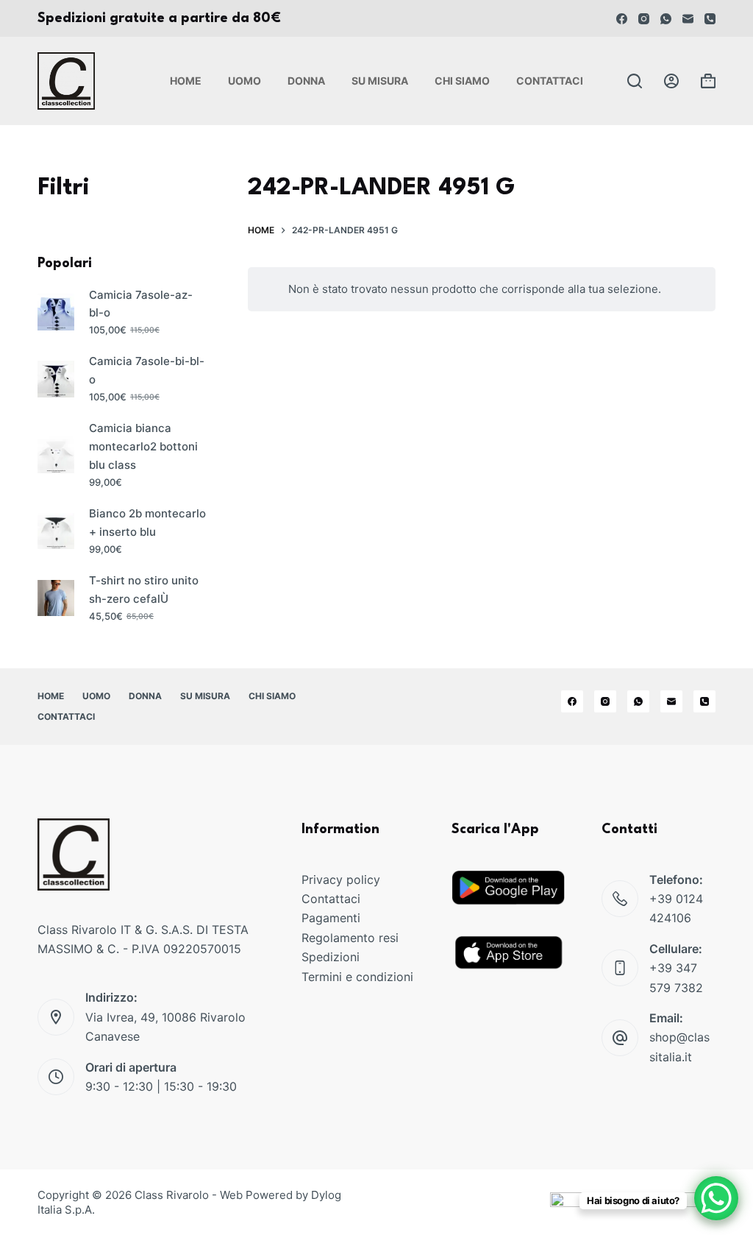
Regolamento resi (350, 937)
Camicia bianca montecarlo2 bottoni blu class (143, 446)
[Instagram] (643, 18)
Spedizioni (330, 956)
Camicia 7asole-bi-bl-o (146, 370)
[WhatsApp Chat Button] (716, 1198)
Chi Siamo (462, 80)
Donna (306, 80)
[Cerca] (634, 81)
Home (185, 80)
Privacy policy (340, 879)
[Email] (687, 18)
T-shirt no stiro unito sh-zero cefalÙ (144, 589)
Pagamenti (330, 917)
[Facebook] (621, 18)
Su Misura (379, 80)
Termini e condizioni (357, 976)
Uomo (244, 80)
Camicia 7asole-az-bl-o (141, 304)
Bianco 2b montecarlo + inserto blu (147, 522)
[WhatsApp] (665, 18)
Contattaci (549, 80)
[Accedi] (671, 81)
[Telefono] (709, 18)
